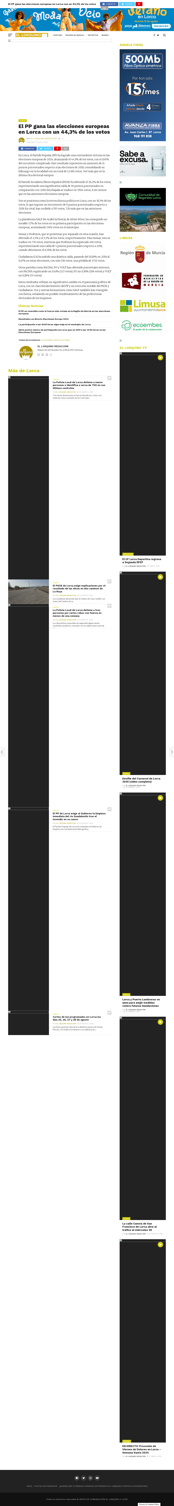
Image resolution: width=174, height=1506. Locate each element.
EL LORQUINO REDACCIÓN (44, 138)
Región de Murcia (75, 35)
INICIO (29, 1486)
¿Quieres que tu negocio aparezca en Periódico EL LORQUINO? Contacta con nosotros (103, 1486)
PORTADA (57, 35)
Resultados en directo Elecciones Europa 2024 (43, 319)
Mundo (105, 35)
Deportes (93, 35)
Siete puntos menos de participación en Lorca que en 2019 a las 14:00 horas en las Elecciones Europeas (62, 331)
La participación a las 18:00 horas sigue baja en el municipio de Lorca (54, 324)
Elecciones (47, 340)
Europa (56, 340)
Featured (65, 340)
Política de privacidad (45, 1486)
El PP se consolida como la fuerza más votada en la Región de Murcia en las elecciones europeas (64, 312)
